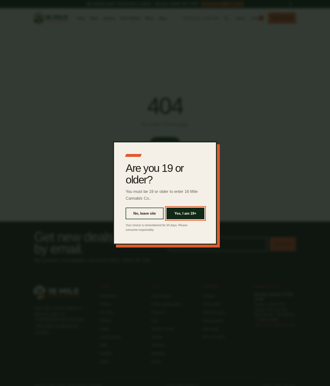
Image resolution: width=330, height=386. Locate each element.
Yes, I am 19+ (185, 213)
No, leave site (144, 213)
